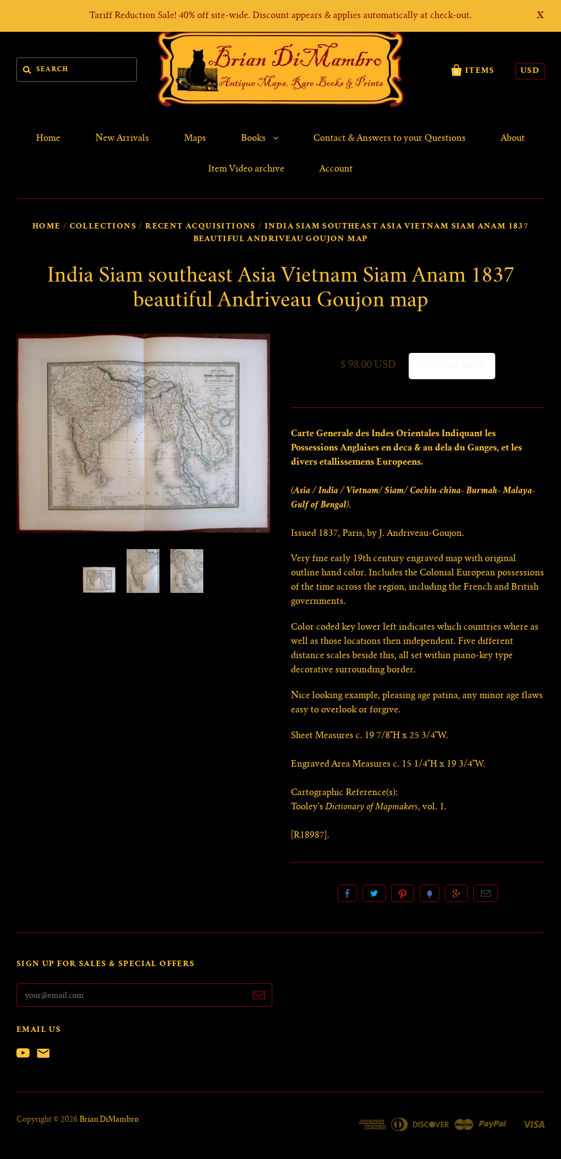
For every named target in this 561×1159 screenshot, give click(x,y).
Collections (103, 227)
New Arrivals (122, 138)
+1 (456, 893)
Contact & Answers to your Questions (389, 138)
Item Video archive (246, 169)
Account (336, 169)
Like (347, 893)
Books (254, 138)
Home (48, 138)
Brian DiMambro (109, 1120)
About (513, 138)
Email (485, 893)
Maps (195, 138)
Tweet (374, 893)
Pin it (402, 893)
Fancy (429, 893)
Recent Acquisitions (200, 227)
